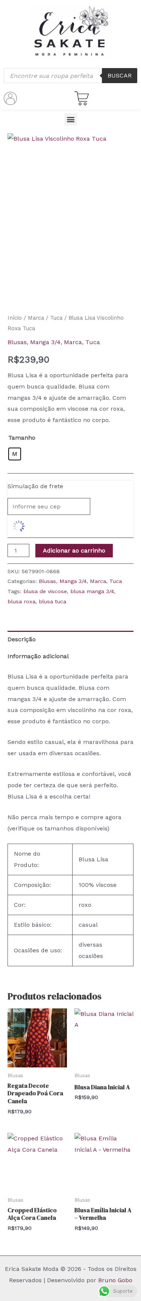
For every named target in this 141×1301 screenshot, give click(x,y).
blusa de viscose (45, 591)
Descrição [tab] (22, 639)
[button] (70, 119)
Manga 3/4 (45, 342)
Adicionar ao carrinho (74, 550)
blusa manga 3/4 (92, 591)
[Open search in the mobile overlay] (70, 75)
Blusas (17, 342)
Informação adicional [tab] (38, 656)
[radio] (14, 454)
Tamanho (21, 437)
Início (15, 317)
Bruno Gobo (115, 1280)
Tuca (56, 317)
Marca (36, 317)
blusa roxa (21, 601)
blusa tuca (52, 601)
